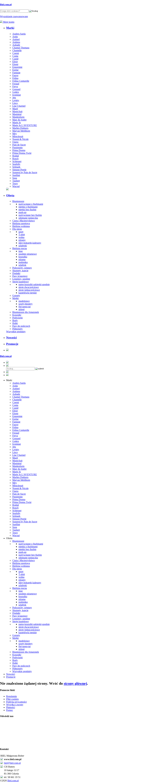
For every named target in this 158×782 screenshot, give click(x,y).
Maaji (15, 108)
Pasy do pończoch (21, 326)
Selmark (16, 167)
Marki (10, 27)
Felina (15, 78)
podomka (23, 262)
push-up (22, 212)
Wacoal (16, 186)
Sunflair (16, 175)
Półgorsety (17, 328)
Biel (6, 4)
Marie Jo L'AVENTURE (24, 125)
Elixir (15, 61)
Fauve (15, 75)
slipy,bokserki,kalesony (30, 243)
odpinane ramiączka (28, 218)
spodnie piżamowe (28, 254)
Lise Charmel (18, 106)
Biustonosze (18, 201)
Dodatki (16, 273)
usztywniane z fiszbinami (31, 204)
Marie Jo (16, 122)
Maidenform (18, 117)
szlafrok (22, 265)
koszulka (23, 256)
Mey (14, 133)
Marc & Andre (19, 119)
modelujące (24, 301)
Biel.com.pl (13, 780)
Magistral (16, 114)
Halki (15, 323)
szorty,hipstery (26, 304)
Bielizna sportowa (21, 223)
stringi (22, 309)
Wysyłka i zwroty (14, 704)
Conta (15, 56)
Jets (14, 97)
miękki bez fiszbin (27, 209)
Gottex (15, 92)
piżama (22, 259)
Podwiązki (17, 317)
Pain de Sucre (19, 144)
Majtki (15, 298)
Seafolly (16, 164)
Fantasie (16, 72)
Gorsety (16, 295)
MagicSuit (17, 111)
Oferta (10, 195)
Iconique (16, 94)
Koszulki (16, 315)
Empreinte (17, 67)
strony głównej (75, 683)
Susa (14, 178)
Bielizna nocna (19, 248)
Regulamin (11, 696)
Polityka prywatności (16, 702)
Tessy (15, 183)
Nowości (11, 337)
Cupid (15, 58)
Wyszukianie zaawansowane (14, 16)
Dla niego (17, 229)
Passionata (17, 147)
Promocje (12, 343)
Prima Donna (18, 150)
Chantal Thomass (20, 47)
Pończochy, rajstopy (22, 267)
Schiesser (16, 161)
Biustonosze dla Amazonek (25, 312)
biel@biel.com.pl (12, 763)
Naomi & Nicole (20, 139)
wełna (21, 237)
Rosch (15, 158)
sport (21, 231)
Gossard (16, 89)
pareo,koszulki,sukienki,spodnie (34, 284)
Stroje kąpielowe (20, 281)
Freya (15, 86)
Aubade (16, 45)
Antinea (16, 42)
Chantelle (17, 50)
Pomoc (9, 710)
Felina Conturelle (20, 81)
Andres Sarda (19, 33)
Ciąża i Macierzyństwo (23, 220)
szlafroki (23, 245)
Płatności (10, 707)
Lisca (15, 103)
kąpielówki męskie (28, 292)
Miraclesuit (17, 136)
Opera (15, 142)
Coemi (15, 53)
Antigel (16, 39)
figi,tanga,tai (25, 306)
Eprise (15, 70)
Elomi (15, 64)
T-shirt (22, 234)
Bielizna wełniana (21, 226)
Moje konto (8, 22)
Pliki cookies (12, 699)
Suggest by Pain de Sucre (24, 172)
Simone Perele (19, 169)
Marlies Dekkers (20, 128)
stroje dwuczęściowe (29, 287)
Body (15, 320)
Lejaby (15, 100)
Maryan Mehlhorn (21, 131)
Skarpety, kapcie (20, 270)
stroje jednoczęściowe (29, 290)
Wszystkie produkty (16, 331)
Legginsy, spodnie (21, 279)
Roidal (15, 155)
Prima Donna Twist (21, 153)
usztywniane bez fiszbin (30, 215)
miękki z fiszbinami (28, 206)
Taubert (16, 180)
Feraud (15, 83)
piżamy (22, 240)
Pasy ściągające (19, 276)
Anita (15, 36)
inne (21, 251)
